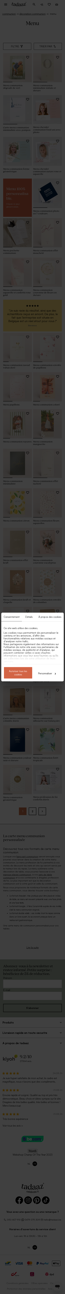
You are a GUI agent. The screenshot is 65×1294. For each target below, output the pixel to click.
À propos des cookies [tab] (49, 616)
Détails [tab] (29, 616)
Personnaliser (45, 673)
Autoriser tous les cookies (18, 673)
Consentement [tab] (12, 616)
